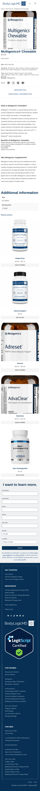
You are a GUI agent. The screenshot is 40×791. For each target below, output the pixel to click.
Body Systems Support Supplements (27, 68)
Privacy (30, 782)
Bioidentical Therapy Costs (13, 600)
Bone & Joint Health (7, 69)
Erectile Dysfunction (11, 745)
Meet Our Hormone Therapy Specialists (17, 595)
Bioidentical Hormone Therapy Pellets (16, 774)
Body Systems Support (12, 73)
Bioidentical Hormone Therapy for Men (17, 766)
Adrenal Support (20, 311)
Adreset (20, 363)
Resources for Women (12, 672)
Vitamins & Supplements (29, 69)
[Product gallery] (20, 30)
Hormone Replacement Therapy (15, 699)
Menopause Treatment (12, 684)
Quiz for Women (10, 674)
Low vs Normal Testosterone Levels (16, 754)
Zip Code (5, 522)
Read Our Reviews (11, 597)
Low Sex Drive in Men (11, 764)
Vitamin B (27, 75)
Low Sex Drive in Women (12, 713)
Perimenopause (10, 688)
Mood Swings (9, 711)
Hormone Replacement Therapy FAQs (17, 590)
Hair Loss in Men (10, 759)
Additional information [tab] (20, 94)
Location (4, 538)
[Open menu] (30, 3)
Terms (35, 782)
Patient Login (9, 609)
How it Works (9, 574)
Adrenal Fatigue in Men (12, 772)
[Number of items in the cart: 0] (35, 3)
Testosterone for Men (11, 749)
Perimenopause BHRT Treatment (15, 691)
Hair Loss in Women (11, 706)
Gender (4, 530)
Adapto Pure (20, 258)
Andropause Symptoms (12, 740)
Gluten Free (14, 75)
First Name (5, 490)
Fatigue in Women (10, 708)
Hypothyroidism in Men (12, 769)
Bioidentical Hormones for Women (15, 701)
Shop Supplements (11, 605)
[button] (8, 83)
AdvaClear (20, 416)
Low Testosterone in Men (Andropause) (17, 738)
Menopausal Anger (11, 716)
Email (3, 506)
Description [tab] (20, 90)
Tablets (21, 75)
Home (3, 9)
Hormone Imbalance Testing (13, 577)
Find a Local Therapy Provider (14, 579)
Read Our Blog (9, 592)
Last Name (5, 498)
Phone (4, 514)
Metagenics (17, 69)
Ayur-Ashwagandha (20, 468)
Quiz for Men (9, 733)
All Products (9, 9)
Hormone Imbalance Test (12, 694)
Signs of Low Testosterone (13, 752)
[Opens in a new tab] (19, 643)
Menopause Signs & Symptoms (14, 681)
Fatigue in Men (9, 761)
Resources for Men (11, 731)
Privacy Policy (20, 555)
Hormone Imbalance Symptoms (14, 696)
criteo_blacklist (5, 75)
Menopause (8, 679)
